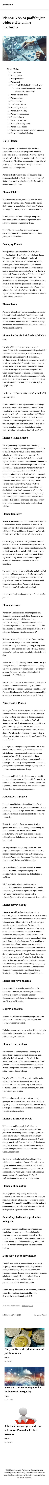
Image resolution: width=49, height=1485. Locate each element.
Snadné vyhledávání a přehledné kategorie (27, 130)
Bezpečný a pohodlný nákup (22, 133)
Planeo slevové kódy (19, 111)
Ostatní (44, 1315)
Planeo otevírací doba (19, 95)
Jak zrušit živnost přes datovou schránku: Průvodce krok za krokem (23, 1430)
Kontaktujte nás (27, 1306)
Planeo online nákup (19, 127)
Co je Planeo (16, 72)
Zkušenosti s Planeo (18, 104)
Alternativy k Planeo (19, 107)
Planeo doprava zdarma (20, 114)
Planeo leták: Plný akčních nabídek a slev (27, 85)
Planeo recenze (16, 101)
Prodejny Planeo (17, 79)
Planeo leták (15, 82)
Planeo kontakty (17, 98)
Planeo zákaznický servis (20, 123)
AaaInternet (8, 5)
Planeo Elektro (16, 75)
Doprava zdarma (17, 117)
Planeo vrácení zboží (19, 120)
